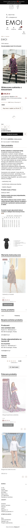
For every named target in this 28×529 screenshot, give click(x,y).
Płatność (3, 506)
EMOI (2, 36)
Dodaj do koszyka (12, 134)
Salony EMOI (4, 490)
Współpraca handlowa (7, 497)
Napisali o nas (4, 521)
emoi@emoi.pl (5, 335)
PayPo (3, 508)
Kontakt (3, 489)
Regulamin (4, 510)
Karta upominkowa (6, 519)
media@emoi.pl (5, 350)
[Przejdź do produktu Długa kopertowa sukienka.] (14, 396)
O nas (2, 487)
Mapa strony (4, 494)
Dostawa (3, 503)
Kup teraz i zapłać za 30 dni (11, 108)
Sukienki (7, 36)
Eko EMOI (3, 492)
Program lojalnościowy (7, 522)
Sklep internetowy (12, 527)
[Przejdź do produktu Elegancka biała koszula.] (14, 450)
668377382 (11, 14)
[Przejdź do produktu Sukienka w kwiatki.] (14, 275)
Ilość (2, 124)
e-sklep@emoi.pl (12, 17)
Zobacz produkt (8, 304)
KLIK (2, 213)
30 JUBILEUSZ (5, 495)
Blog (2, 518)
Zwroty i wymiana (5, 505)
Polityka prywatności (6, 511)
